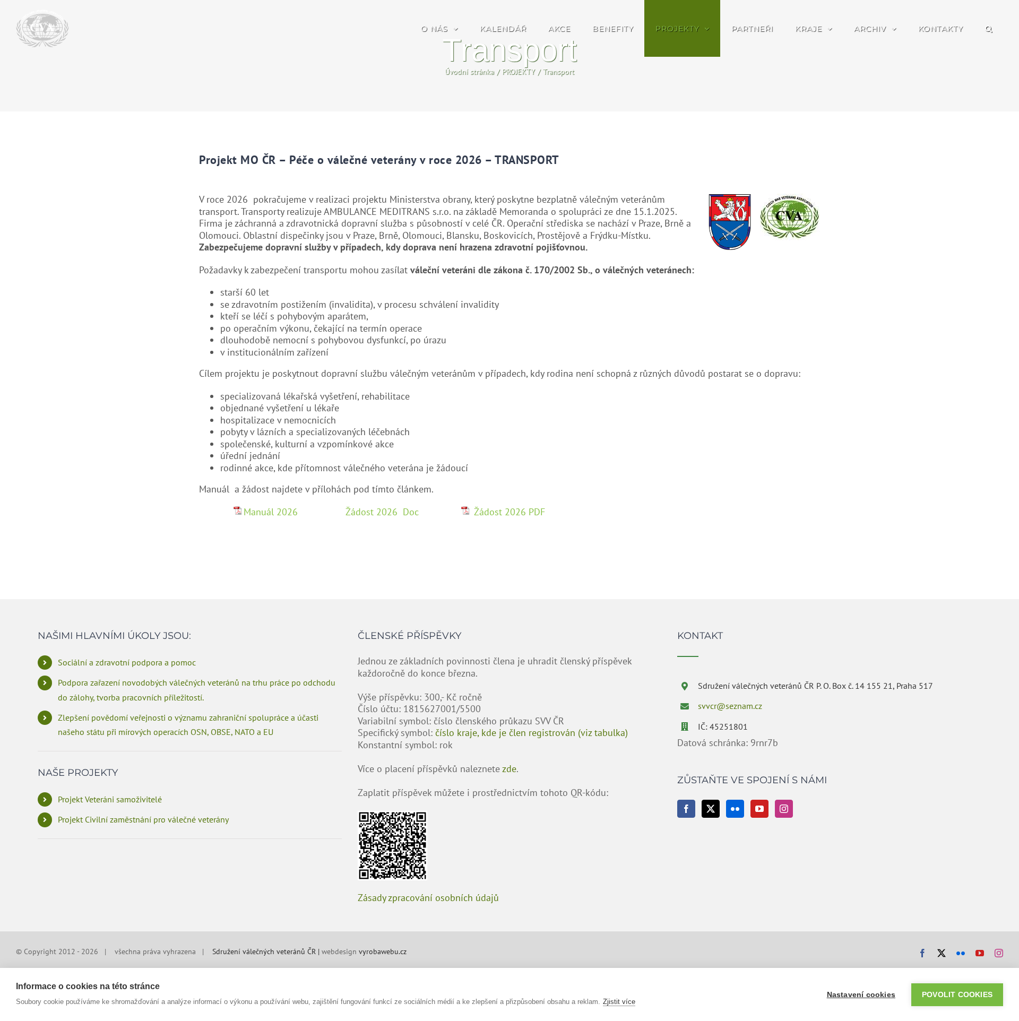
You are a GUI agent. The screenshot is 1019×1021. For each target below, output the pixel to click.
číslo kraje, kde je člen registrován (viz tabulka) (531, 732)
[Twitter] (711, 809)
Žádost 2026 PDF (508, 512)
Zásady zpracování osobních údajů (428, 898)
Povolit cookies (957, 995)
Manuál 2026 (272, 512)
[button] (988, 28)
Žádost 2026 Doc (382, 512)
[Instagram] (784, 809)
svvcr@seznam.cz (730, 705)
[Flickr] (735, 809)
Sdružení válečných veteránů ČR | (267, 951)
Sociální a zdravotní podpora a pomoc (127, 662)
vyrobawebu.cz (383, 951)
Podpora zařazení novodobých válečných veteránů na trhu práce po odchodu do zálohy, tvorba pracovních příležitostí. (196, 689)
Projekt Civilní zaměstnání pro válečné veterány (143, 819)
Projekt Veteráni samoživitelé (110, 799)
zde (509, 769)
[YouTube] (759, 809)
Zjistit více (619, 1002)
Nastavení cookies (861, 995)
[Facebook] (686, 809)
